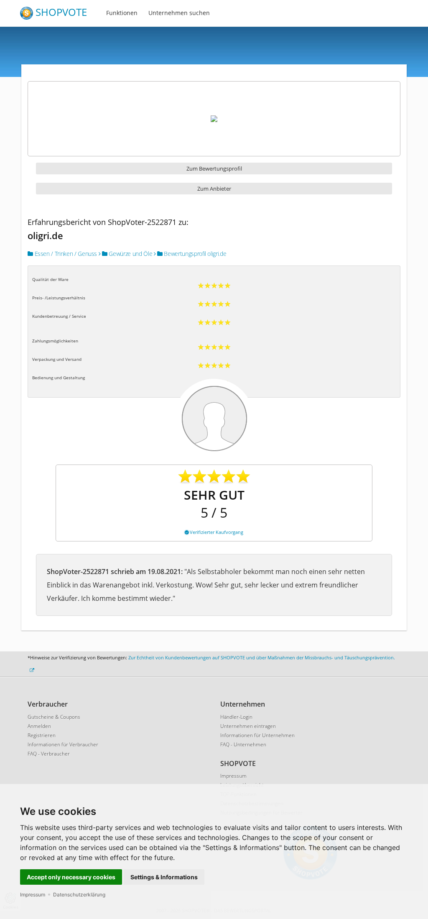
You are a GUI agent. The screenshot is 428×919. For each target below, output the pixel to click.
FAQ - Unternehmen (243, 744)
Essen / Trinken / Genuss (65, 254)
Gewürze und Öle (129, 254)
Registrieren (42, 735)
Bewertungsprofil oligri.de (195, 254)
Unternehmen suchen (179, 13)
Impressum (32, 894)
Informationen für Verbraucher (63, 744)
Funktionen (122, 13)
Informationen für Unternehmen (257, 735)
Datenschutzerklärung (79, 894)
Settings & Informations (164, 877)
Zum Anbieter (214, 188)
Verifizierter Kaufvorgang (216, 532)
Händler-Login (236, 716)
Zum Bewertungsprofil (214, 168)
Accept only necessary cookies (71, 877)
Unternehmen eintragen (248, 726)
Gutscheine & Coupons (54, 716)
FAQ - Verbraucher (49, 753)
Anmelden (39, 726)
